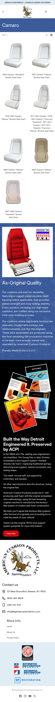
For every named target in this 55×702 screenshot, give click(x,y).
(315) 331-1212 (14, 605)
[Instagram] (25, 696)
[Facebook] (20, 696)
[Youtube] (30, 696)
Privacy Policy (13, 638)
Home (9, 626)
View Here (11, 533)
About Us (11, 632)
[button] (5, 35)
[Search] (46, 12)
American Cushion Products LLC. (30, 690)
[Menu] (3, 12)
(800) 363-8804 (15, 598)
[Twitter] (34, 696)
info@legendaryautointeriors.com (23, 611)
